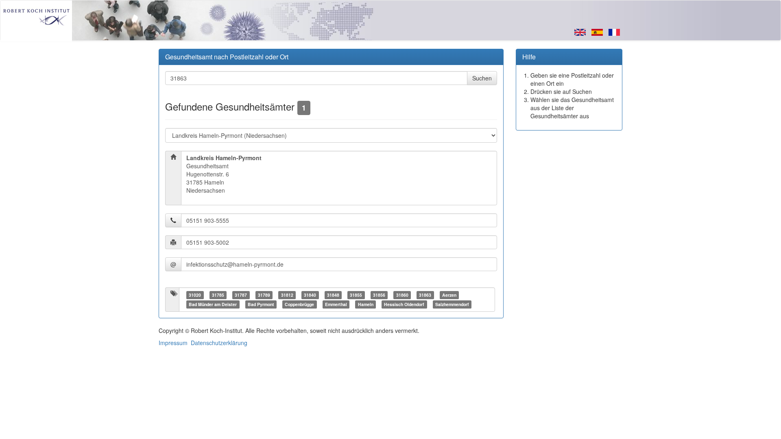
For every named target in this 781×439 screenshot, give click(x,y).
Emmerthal (336, 304)
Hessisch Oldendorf (404, 304)
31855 (356, 295)
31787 (241, 295)
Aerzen (449, 295)
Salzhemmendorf (452, 304)
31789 (264, 295)
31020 (195, 295)
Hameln (365, 304)
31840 (310, 295)
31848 (333, 295)
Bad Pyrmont (261, 304)
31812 (287, 295)
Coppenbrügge (299, 304)
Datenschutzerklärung (219, 343)
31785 (218, 295)
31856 (379, 295)
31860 (402, 295)
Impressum (173, 343)
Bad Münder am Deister (213, 304)
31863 (425, 295)
